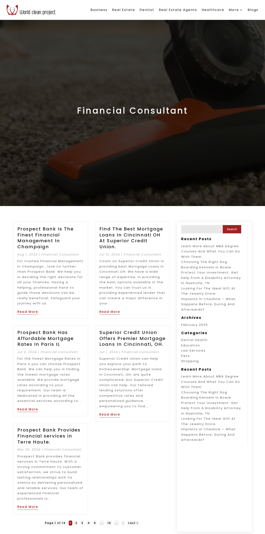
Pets (185, 356)
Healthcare (213, 9)
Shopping (190, 361)
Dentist (147, 9)
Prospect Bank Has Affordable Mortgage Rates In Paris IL (45, 338)
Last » (133, 523)
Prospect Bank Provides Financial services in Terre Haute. (49, 436)
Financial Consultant (60, 254)
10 (109, 523)
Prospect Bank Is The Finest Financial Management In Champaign (45, 238)
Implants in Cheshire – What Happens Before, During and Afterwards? (208, 304)
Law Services (193, 350)
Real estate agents (178, 9)
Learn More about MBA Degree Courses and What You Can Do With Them (210, 251)
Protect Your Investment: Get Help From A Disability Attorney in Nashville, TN (211, 277)
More (234, 9)
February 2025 (194, 325)
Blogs (253, 9)
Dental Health (194, 340)
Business (98, 9)
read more (27, 312)
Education (190, 345)
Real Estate (123, 9)
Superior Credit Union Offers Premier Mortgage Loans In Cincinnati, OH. (132, 338)
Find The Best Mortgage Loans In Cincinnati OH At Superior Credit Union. (131, 238)
